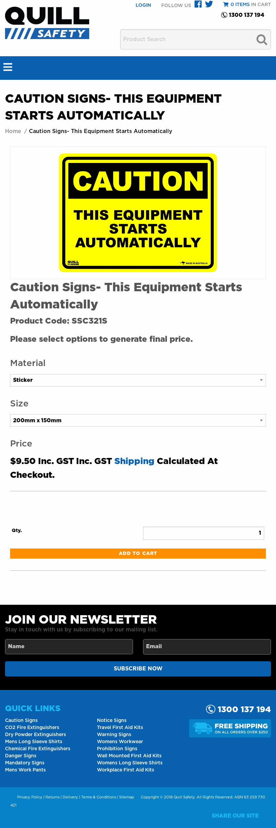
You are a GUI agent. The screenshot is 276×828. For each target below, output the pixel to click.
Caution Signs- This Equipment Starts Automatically (100, 131)
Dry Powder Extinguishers (35, 734)
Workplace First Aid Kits (125, 770)
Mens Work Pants (25, 770)
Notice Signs (112, 720)
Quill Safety (184, 797)
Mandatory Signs (24, 763)
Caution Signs (21, 720)
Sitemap (126, 797)
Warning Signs (114, 734)
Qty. (17, 530)
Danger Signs (20, 756)
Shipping (134, 461)
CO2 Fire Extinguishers (32, 727)
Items (240, 4)
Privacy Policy (29, 797)
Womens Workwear (120, 741)
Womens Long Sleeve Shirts (130, 763)
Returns (52, 797)
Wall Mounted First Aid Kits (129, 756)
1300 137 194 (246, 15)
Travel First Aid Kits (120, 727)
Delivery (70, 797)
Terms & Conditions (98, 797)
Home (13, 131)
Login (143, 5)
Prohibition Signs (117, 749)
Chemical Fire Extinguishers (37, 749)
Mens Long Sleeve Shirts (33, 741)
